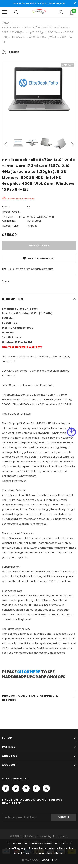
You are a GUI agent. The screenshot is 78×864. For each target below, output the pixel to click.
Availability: (9, 220)
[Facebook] (5, 788)
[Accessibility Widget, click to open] (71, 432)
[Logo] (39, 12)
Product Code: (11, 211)
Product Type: (10, 226)
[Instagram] (26, 788)
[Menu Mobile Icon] (4, 12)
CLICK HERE (28, 672)
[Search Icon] (16, 12)
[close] (75, 4)
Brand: (6, 206)
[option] (39, 89)
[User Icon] (61, 12)
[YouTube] (46, 788)
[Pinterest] (36, 788)
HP (28, 206)
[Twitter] (15, 788)
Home (5, 22)
